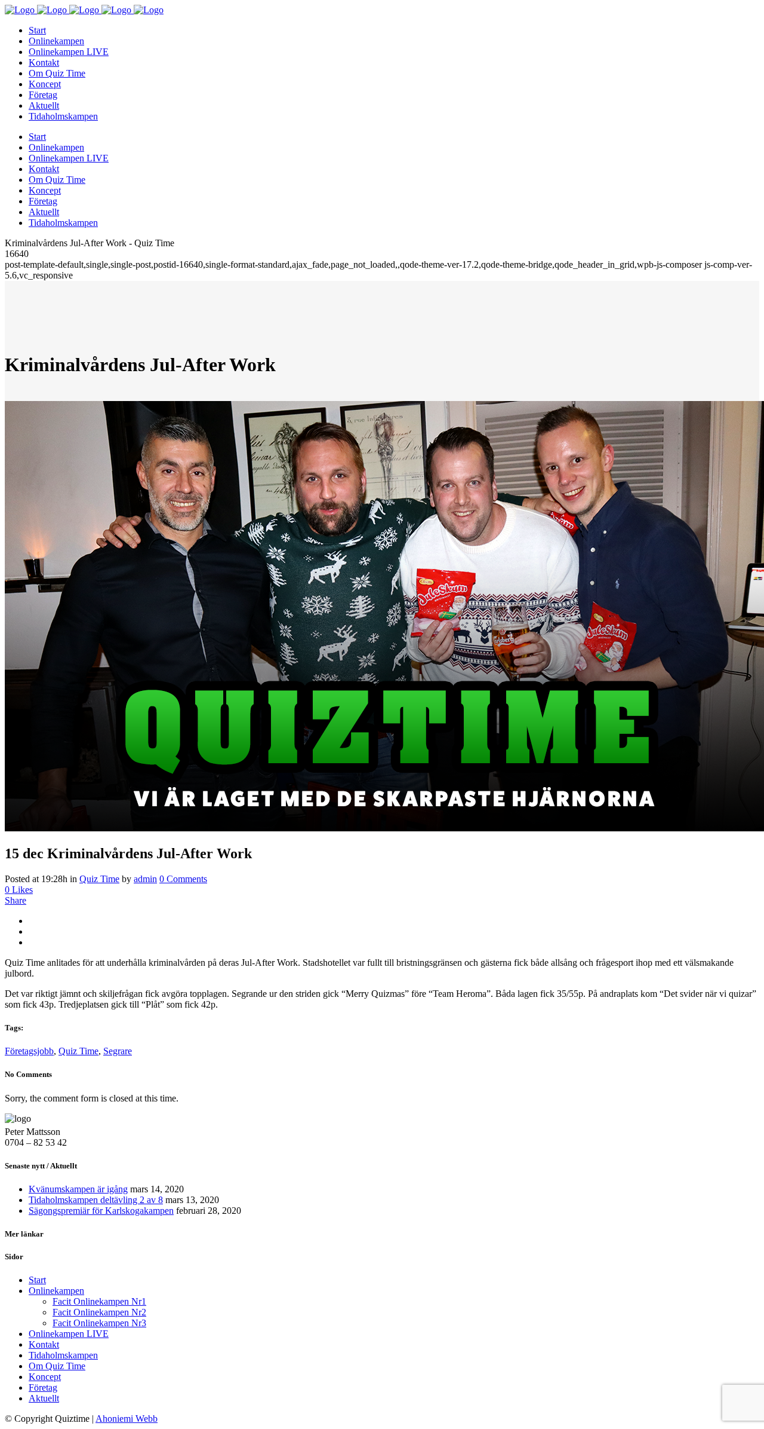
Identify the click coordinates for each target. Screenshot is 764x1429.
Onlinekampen (56, 1291)
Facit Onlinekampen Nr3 (99, 1323)
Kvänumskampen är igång (78, 1189)
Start (37, 1280)
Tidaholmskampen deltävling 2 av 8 (96, 1200)
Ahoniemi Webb (127, 1418)
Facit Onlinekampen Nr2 (99, 1312)
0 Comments (183, 879)
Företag (43, 1387)
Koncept (45, 1377)
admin (145, 879)
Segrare (117, 1051)
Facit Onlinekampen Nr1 (99, 1301)
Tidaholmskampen (63, 1355)
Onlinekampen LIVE (69, 1334)
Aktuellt (44, 1398)
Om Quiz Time (57, 1366)
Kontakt (44, 1344)
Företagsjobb (29, 1051)
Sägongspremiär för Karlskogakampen (101, 1210)
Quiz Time (99, 879)
